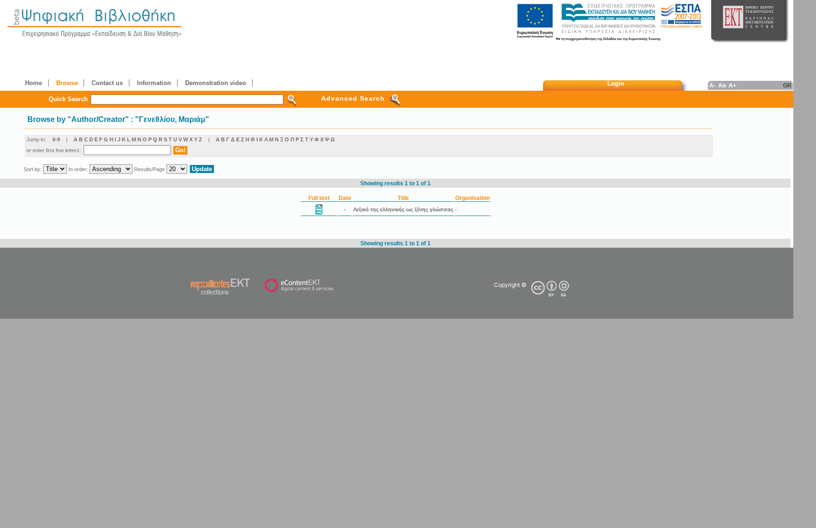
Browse (67, 83)
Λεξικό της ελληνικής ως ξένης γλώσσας (403, 209)
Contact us (107, 83)
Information (154, 83)
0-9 (56, 139)
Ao (722, 85)
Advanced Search (353, 98)
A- (712, 85)
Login (615, 83)
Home (33, 83)
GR (787, 85)
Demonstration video (215, 83)
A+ (732, 85)
